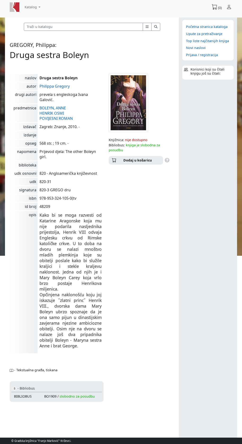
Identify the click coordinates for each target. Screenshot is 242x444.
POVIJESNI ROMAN (56, 118)
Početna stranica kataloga (207, 26)
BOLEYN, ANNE (52, 108)
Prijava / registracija (202, 55)
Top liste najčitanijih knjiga (207, 41)
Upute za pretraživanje (204, 33)
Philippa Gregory (54, 86)
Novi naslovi (196, 47)
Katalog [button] (31, 7)
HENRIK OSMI (51, 113)
